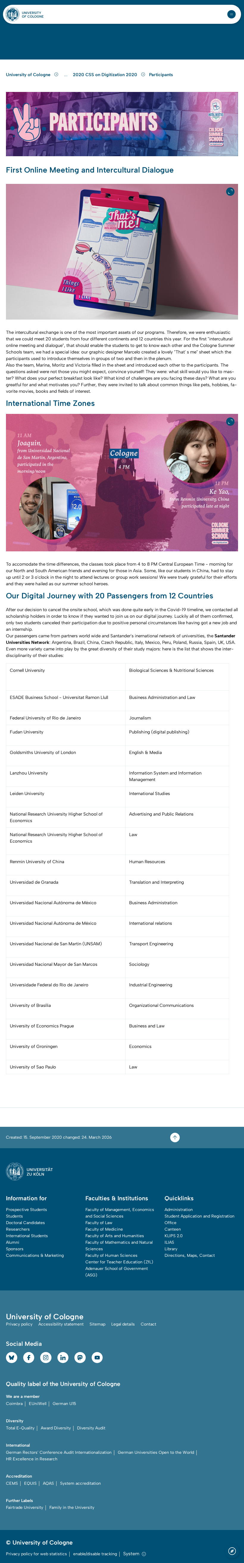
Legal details (123, 1324)
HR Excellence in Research (31, 1459)
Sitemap (97, 1324)
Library (171, 1248)
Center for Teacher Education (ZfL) (119, 1262)
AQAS (48, 1483)
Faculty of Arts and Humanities (114, 1235)
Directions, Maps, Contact (190, 1255)
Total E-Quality (20, 1428)
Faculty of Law (98, 1222)
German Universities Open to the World (156, 1452)
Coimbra (14, 1403)
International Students (27, 1235)
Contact (148, 1324)
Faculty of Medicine (104, 1229)
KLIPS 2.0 (174, 1235)
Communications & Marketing (35, 1255)
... (66, 74)
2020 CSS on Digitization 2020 (105, 74)
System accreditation (80, 1483)
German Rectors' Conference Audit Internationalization (59, 1452)
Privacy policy (19, 1324)
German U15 (64, 1403)
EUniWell (37, 1403)
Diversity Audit (91, 1428)
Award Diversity (56, 1428)
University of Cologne (28, 74)
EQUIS (30, 1483)
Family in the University (71, 1507)
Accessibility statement (61, 1324)
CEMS (12, 1483)
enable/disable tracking (95, 1553)
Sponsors (15, 1248)
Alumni (12, 1242)
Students (14, 1216)
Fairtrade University (24, 1507)
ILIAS (169, 1242)
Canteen (173, 1229)
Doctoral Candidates (25, 1222)
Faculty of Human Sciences (111, 1255)
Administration (179, 1209)
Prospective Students (26, 1209)
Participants (161, 74)
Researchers (18, 1229)
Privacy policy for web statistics (36, 1553)
